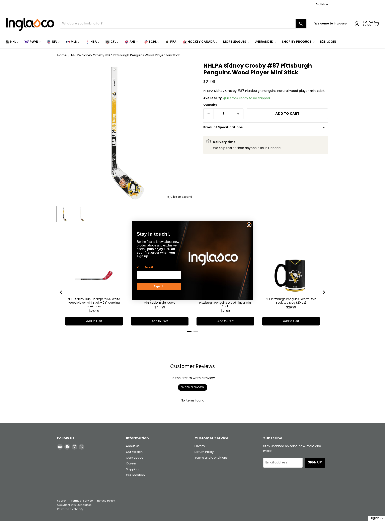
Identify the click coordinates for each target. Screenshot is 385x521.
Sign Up (159, 286)
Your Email (145, 267)
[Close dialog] (249, 225)
